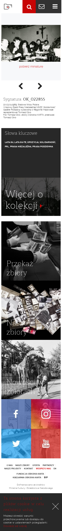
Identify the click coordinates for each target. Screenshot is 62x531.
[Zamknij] (55, 506)
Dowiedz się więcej (15, 526)
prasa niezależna (21, 146)
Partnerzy (48, 465)
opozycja (33, 142)
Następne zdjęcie (40, 85)
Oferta (36, 465)
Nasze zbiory (22, 465)
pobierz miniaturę (31, 66)
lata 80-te (20, 142)
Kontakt (28, 468)
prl (7, 146)
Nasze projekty (12, 468)
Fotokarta (8, 6)
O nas (10, 465)
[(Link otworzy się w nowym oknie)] (16, 414)
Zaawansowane (29, 6)
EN (55, 468)
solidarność (47, 142)
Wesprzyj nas (43, 468)
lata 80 (9, 142)
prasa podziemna (42, 146)
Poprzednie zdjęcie (20, 85)
